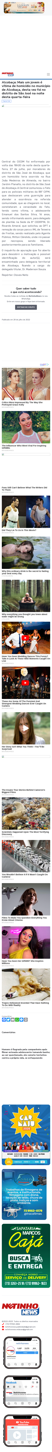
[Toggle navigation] (48, 74)
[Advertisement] (26, 43)
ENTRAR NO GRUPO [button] (26, 307)
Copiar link (6, 101)
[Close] (49, 3)
